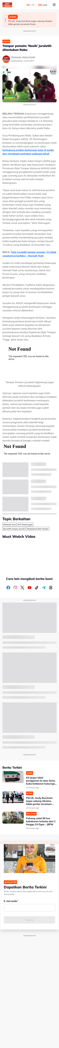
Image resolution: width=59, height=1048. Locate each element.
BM (28, 4)
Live (45, 4)
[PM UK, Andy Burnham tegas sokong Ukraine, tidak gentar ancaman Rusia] (13, 797)
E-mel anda (10, 901)
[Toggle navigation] (54, 5)
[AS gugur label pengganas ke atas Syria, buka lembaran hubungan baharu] (13, 777)
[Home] (7, 5)
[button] (5, 18)
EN (33, 4)
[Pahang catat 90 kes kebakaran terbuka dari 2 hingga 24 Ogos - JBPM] (13, 818)
